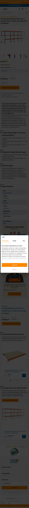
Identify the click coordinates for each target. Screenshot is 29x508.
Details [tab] (14, 240)
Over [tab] (24, 240)
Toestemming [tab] (5, 240)
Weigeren (14, 269)
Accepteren (14, 265)
